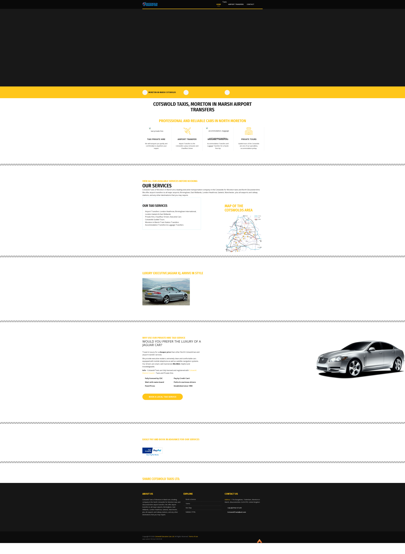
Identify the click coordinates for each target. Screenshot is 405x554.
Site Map (189, 508)
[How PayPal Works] (152, 450)
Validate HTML (191, 512)
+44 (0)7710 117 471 (202, 92)
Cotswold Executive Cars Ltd (164, 536)
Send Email (235, 92)
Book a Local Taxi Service (162, 397)
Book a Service (191, 499)
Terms (188, 504)
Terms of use (193, 536)
